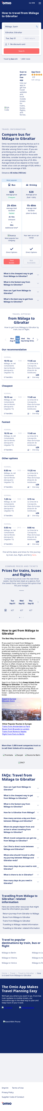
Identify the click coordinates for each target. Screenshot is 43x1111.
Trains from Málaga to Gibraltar (16, 921)
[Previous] (5, 602)
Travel (12, 973)
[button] (13, 38)
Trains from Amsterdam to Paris (16, 726)
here (34, 555)
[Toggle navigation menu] (39, 3)
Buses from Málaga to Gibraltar (16, 917)
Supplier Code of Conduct (13, 1097)
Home (4, 973)
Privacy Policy (8, 1092)
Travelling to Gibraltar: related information (21, 928)
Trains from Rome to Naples (14, 731)
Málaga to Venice (9, 963)
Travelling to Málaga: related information (20, 924)
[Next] (37, 339)
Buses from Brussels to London (15, 729)
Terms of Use (18, 1088)
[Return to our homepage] (6, 3)
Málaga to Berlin (9, 952)
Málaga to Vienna (9, 958)
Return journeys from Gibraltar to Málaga (21, 913)
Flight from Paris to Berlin (13, 734)
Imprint (5, 1088)
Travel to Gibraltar (26, 973)
